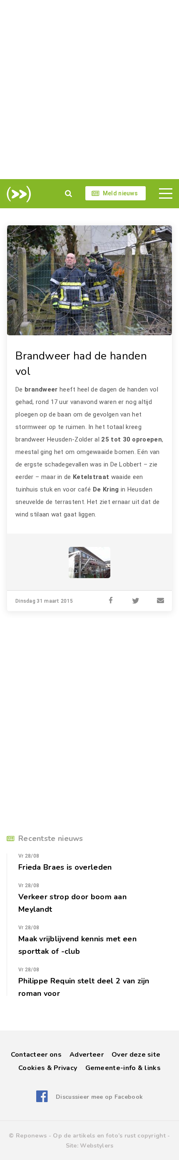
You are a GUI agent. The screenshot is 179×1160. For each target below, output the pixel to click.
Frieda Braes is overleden (65, 867)
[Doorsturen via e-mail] (161, 601)
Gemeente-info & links (123, 1068)
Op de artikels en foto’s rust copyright (109, 1136)
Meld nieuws (120, 193)
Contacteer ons (36, 1054)
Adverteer (87, 1054)
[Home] (17, 194)
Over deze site (136, 1054)
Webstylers (96, 1146)
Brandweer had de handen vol (81, 364)
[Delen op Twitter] (136, 601)
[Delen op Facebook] (111, 601)
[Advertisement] (89, 89)
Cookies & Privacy (47, 1068)
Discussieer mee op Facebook (99, 1097)
